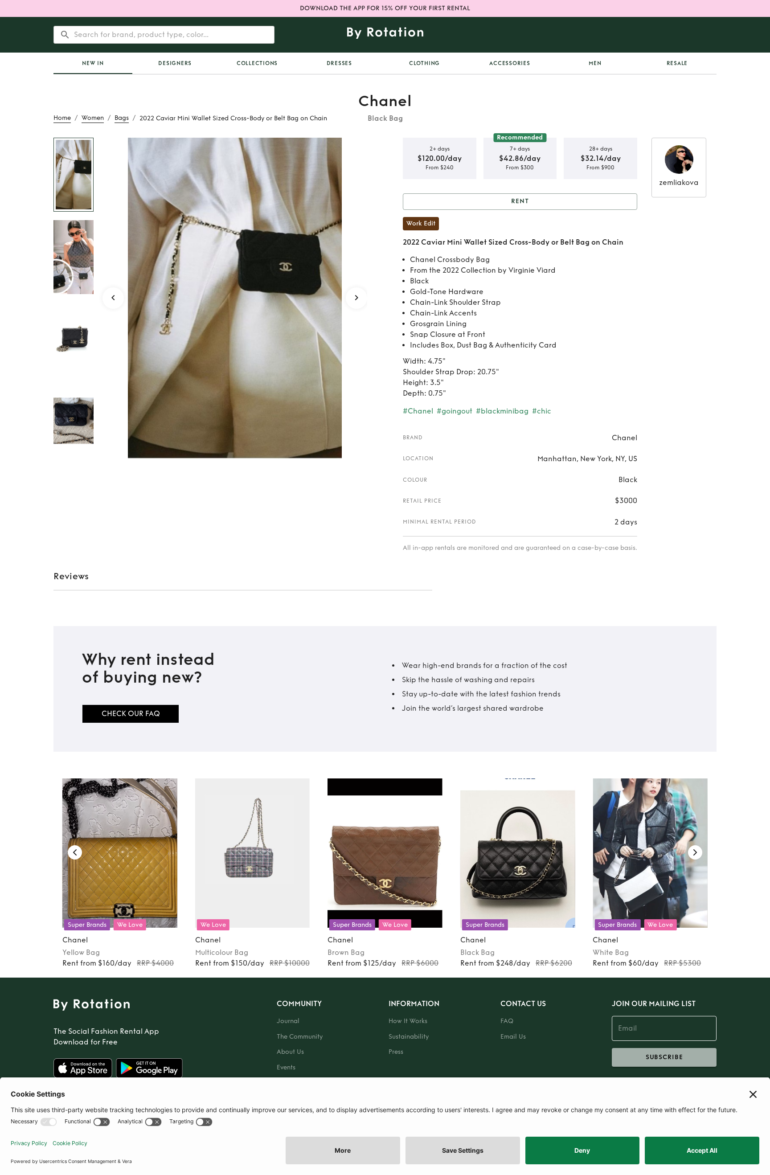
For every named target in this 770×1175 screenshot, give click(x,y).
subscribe (664, 1057)
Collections (257, 63)
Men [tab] (595, 63)
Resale (677, 63)
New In (93, 63)
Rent (520, 201)
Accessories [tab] (509, 63)
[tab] (92, 63)
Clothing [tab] (424, 63)
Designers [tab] (175, 63)
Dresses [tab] (339, 63)
